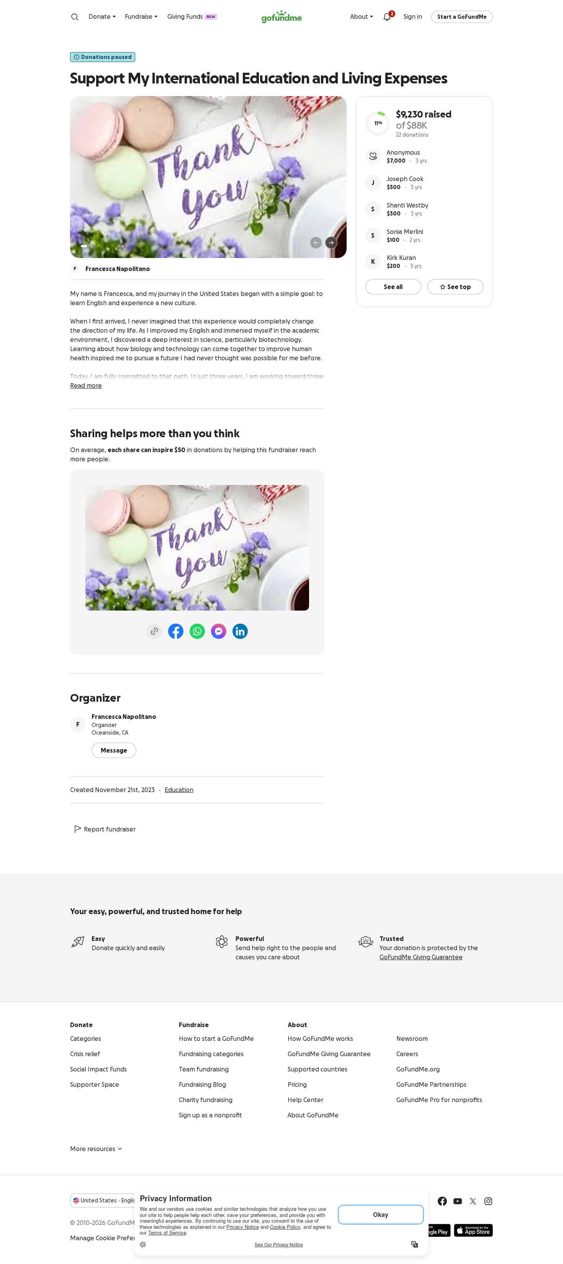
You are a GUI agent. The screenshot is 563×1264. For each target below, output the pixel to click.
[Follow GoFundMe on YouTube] (457, 1201)
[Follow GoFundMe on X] (473, 1201)
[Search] (74, 16)
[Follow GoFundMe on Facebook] (442, 1201)
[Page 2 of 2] (91, 246)
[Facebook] (175, 631)
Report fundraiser (110, 829)
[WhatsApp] (197, 631)
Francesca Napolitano (124, 716)
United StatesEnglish (110, 1200)
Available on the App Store (473, 1230)
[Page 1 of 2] (84, 246)
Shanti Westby (407, 205)
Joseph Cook (405, 178)
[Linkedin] (240, 631)
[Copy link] (154, 631)
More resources (92, 1148)
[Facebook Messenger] (218, 631)
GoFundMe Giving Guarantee (421, 957)
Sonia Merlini (405, 231)
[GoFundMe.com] (282, 17)
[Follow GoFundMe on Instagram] (488, 1201)
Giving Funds (191, 16)
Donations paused (106, 57)
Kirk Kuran (401, 257)
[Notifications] (386, 16)
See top (459, 286)
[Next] (331, 243)
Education (179, 789)
